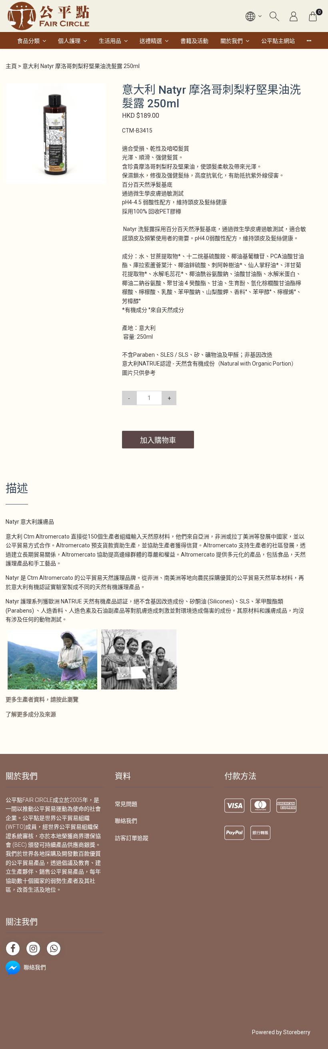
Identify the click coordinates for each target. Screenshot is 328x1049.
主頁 (11, 66)
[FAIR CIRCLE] (48, 16)
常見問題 (126, 804)
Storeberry (296, 1032)
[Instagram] (33, 948)
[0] (313, 16)
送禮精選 (151, 41)
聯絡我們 (126, 821)
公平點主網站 (278, 41)
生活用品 (110, 41)
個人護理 (69, 41)
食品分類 (28, 41)
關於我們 (231, 41)
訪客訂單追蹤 (131, 838)
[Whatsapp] (53, 948)
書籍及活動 (194, 41)
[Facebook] (13, 948)
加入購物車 (158, 440)
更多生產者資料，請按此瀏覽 (42, 699)
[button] (98, 90)
